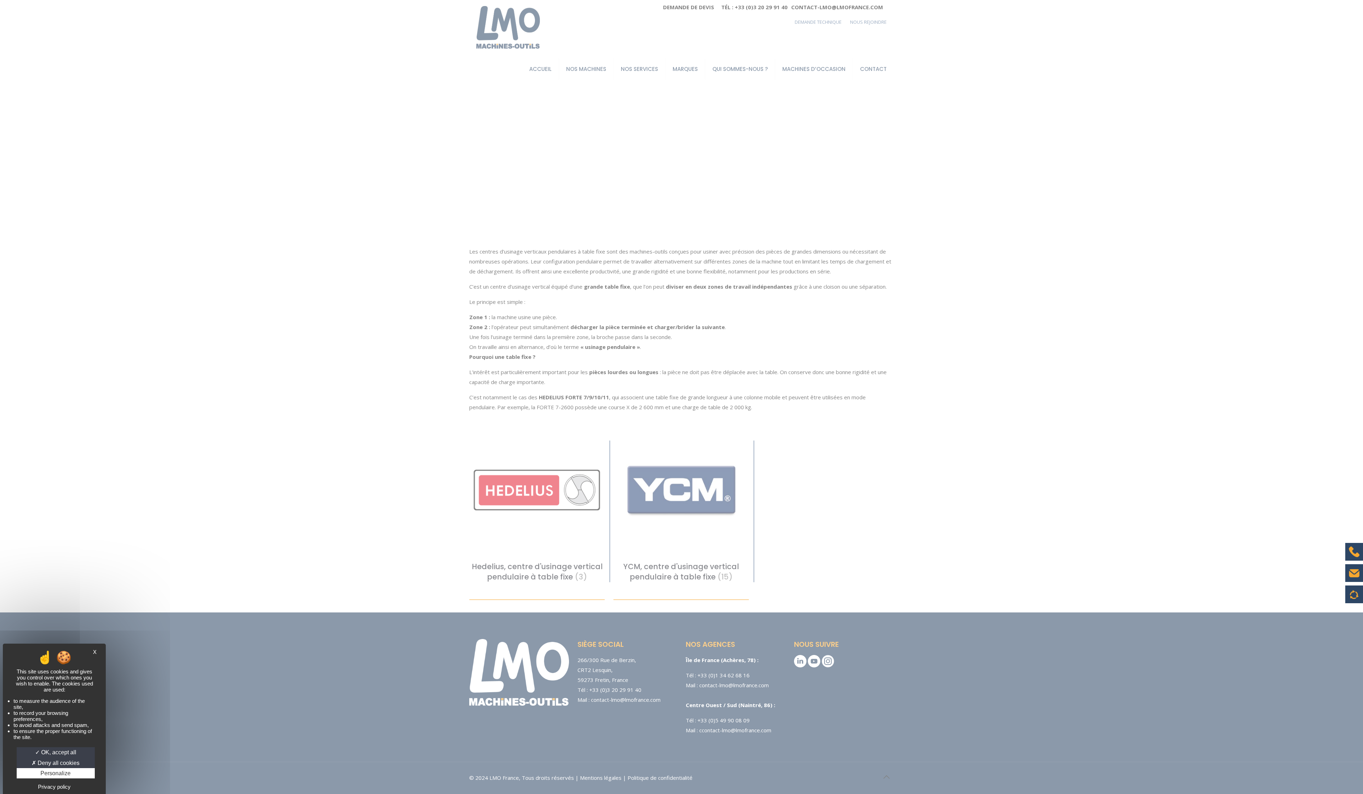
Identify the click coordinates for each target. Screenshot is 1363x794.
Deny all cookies (58, 763)
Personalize (55, 773)
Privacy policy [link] (54, 787)
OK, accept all (58, 752)
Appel (1354, 557)
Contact (1354, 578)
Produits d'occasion (1354, 598)
